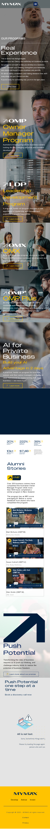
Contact (25, 817)
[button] (35, 4)
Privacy (25, 823)
